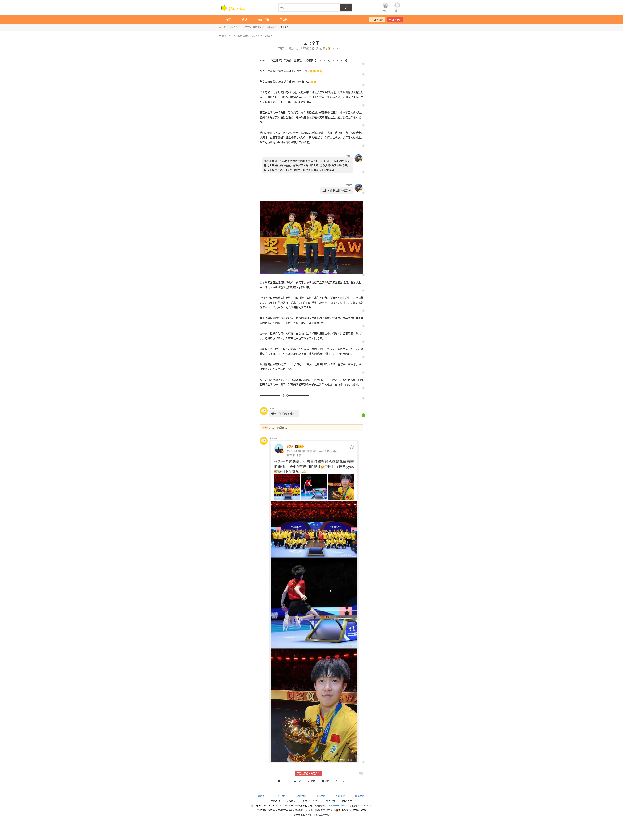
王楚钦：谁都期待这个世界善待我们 (260, 27)
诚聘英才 (262, 795)
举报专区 (320, 795)
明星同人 (233, 35)
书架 (385, 10)
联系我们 (301, 795)
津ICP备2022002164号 (267, 810)
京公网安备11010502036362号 (352, 810)
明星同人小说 (235, 27)
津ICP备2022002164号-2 (262, 805)
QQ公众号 (330, 800)
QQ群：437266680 (310, 800)
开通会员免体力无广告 (308, 773)
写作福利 (378, 19)
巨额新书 (247, 35)
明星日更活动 (266, 35)
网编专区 (359, 795)
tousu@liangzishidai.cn (337, 805)
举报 (361, 773)
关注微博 (291, 800)
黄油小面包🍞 (323, 48)
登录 (397, 10)
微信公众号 (347, 800)
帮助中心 (340, 795)
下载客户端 (275, 800)
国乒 (240, 35)
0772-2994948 (365, 805)
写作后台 (396, 19)
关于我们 (282, 795)
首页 (224, 27)
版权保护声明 (306, 805)
